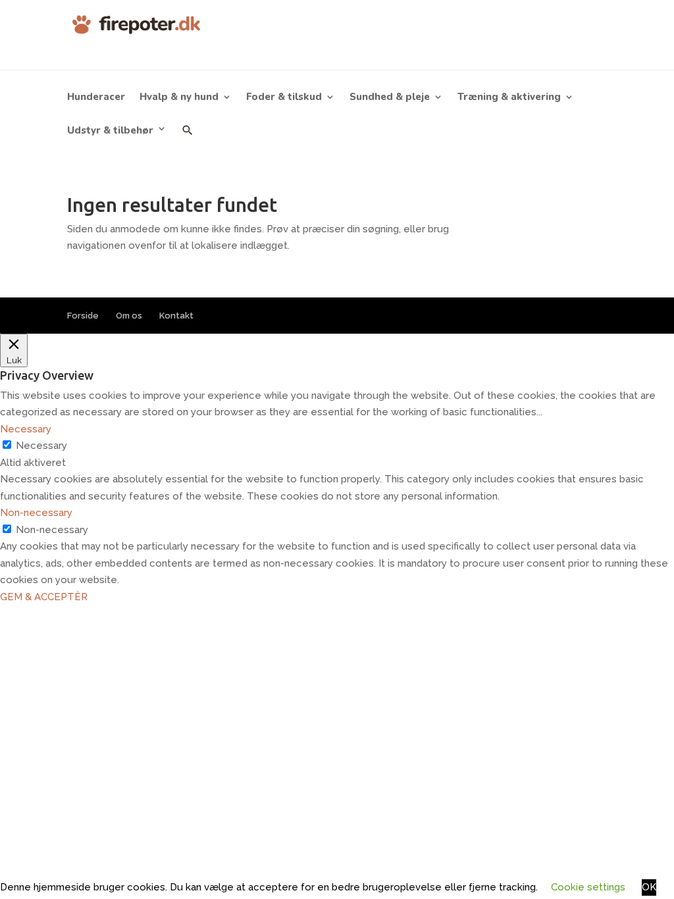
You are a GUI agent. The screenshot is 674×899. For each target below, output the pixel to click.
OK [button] (649, 887)
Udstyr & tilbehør (110, 130)
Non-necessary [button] (36, 513)
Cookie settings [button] (588, 887)
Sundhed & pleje (390, 97)
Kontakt (176, 316)
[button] (187, 140)
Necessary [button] (25, 429)
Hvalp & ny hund (179, 97)
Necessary (41, 445)
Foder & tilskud (284, 97)
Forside (83, 316)
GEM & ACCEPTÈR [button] (44, 597)
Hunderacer (96, 97)
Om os (129, 316)
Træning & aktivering (509, 97)
